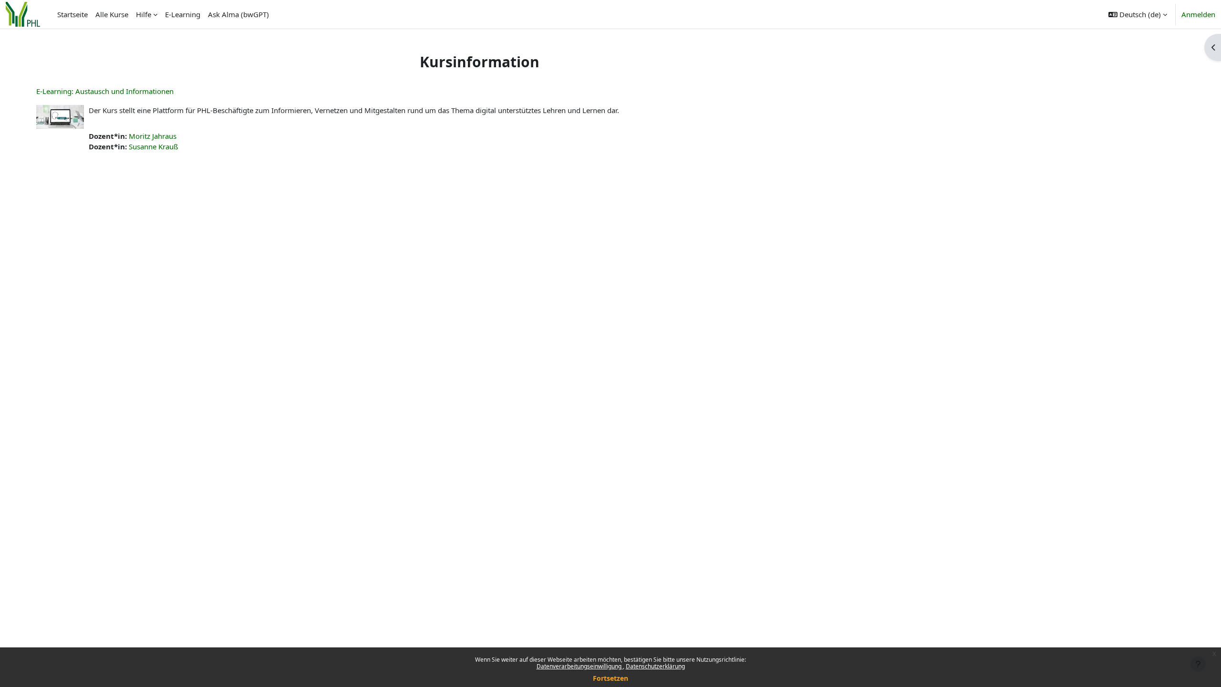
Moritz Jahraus (152, 136)
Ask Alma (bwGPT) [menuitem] (238, 14)
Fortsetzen (610, 678)
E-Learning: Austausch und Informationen (105, 91)
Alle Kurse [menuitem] (111, 14)
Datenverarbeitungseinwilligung (580, 666)
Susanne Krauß (153, 146)
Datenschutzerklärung (655, 666)
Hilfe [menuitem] (143, 14)
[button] (1137, 14)
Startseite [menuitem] (72, 14)
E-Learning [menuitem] (182, 14)
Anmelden (1198, 14)
